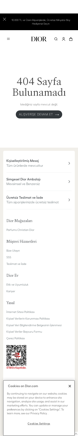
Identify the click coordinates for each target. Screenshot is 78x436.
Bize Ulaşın (13, 250)
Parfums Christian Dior (20, 229)
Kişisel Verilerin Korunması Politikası (28, 318)
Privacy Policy (38, 413)
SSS (8, 257)
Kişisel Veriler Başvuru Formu (24, 331)
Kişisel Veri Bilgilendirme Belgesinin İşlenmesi (34, 325)
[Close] (69, 386)
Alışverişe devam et (36, 114)
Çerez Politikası (15, 338)
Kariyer (10, 291)
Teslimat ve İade (16, 263)
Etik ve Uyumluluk (17, 284)
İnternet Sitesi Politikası (20, 312)
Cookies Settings (39, 423)
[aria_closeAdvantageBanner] (4, 18)
